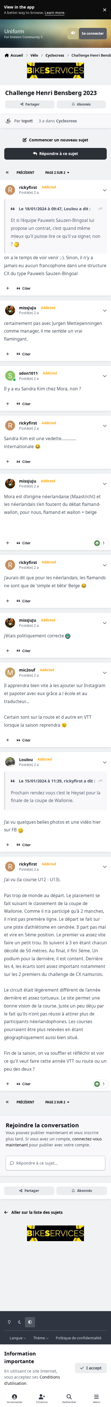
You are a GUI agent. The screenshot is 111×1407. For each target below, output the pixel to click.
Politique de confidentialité (78, 1338)
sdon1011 (28, 373)
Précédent (25, 172)
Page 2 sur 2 (55, 172)
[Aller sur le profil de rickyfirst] (10, 190)
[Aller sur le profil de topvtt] (8, 121)
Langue (16, 1338)
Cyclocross (66, 120)
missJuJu (27, 307)
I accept (94, 1368)
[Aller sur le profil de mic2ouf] (10, 672)
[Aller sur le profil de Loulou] (10, 762)
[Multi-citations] (7, 288)
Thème (39, 1338)
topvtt (27, 120)
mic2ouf (27, 670)
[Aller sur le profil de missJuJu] (10, 310)
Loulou (71, 208)
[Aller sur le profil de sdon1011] (10, 376)
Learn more (11, 10)
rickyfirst (28, 187)
